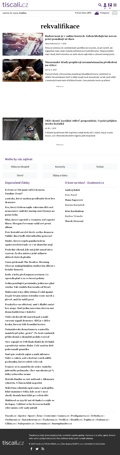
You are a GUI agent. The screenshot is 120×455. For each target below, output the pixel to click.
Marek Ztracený (74, 221)
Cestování (50, 416)
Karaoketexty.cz (31, 420)
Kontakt (88, 444)
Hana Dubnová (51, 43)
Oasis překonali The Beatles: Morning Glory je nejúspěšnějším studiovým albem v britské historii (30, 266)
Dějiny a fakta (60, 175)
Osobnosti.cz (12, 420)
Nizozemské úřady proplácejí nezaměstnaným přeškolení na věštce (81, 64)
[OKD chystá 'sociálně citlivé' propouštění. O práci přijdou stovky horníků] (22, 129)
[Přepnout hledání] (100, 5)
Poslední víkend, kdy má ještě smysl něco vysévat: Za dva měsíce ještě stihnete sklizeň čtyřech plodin (29, 253)
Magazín (7, 35)
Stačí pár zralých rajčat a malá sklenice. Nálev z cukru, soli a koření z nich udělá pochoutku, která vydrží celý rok (28, 358)
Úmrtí (20, 175)
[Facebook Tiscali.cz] (31, 449)
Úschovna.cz (50, 420)
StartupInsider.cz (62, 423)
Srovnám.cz (43, 423)
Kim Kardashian (74, 211)
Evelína (22, 13)
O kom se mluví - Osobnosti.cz (84, 183)
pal (46, 70)
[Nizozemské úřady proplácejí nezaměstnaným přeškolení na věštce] (22, 70)
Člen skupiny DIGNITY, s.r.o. (72, 444)
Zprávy (22, 416)
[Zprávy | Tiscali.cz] (15, 5)
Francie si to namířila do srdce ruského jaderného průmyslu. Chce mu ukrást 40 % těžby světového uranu (29, 370)
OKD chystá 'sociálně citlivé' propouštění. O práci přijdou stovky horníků (81, 122)
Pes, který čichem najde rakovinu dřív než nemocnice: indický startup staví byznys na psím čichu (29, 211)
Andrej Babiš (72, 190)
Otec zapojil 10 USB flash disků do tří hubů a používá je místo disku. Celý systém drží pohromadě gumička (29, 346)
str (46, 128)
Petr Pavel (71, 195)
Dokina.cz (102, 420)
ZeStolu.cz (97, 416)
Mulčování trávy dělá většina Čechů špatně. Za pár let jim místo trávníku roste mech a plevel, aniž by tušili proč (29, 296)
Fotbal (100, 166)
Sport (31, 416)
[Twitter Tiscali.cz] (37, 449)
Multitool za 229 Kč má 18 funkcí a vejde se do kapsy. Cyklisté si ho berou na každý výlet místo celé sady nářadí (30, 404)
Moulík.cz (76, 420)
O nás (96, 444)
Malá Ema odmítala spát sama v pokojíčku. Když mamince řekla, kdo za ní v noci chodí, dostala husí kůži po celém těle (29, 392)
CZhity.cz (10, 423)
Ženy (39, 416)
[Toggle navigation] (115, 5)
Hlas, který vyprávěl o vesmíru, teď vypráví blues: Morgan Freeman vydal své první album (30, 223)
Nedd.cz (63, 420)
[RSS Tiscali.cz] (42, 449)
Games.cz (63, 416)
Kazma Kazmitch (74, 205)
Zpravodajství (10, 61)
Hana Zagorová (74, 200)
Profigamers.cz (80, 416)
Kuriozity (60, 166)
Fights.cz (89, 420)
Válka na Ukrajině (20, 166)
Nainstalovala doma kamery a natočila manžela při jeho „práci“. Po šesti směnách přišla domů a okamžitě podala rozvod (29, 333)
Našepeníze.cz (26, 423)
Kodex (102, 444)
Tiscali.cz (10, 416)
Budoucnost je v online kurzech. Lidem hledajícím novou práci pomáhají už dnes (81, 38)
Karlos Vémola (73, 216)
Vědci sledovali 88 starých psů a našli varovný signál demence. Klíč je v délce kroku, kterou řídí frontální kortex (27, 321)
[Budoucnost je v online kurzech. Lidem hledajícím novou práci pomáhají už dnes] (22, 44)
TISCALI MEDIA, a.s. (52, 444)
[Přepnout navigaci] (105, 5)
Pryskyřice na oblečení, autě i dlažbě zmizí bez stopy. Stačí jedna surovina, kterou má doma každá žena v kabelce (29, 308)
